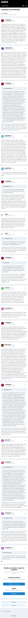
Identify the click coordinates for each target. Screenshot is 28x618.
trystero (7, 287)
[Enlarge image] (18, 507)
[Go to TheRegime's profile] (2, 20)
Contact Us (14, 615)
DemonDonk (8, 308)
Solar (6, 214)
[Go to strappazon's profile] (2, 513)
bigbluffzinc (8, 135)
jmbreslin (7, 440)
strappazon (8, 513)
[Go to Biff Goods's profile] (2, 345)
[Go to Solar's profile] (2, 215)
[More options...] (25, 20)
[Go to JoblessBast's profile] (2, 48)
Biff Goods (8, 344)
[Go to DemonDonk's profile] (2, 308)
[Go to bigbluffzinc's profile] (2, 136)
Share (14, 602)
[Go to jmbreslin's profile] (2, 440)
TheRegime (5, 13)
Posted (9, 21)
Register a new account (14, 584)
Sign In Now (14, 593)
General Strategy (12, 14)
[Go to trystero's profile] (2, 288)
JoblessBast (8, 48)
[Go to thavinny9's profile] (2, 462)
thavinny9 (8, 462)
